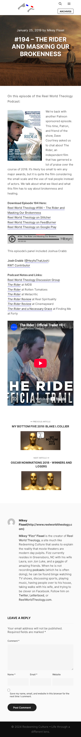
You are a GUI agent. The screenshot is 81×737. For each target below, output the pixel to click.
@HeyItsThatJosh (36, 260)
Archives (65, 11)
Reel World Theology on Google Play (32, 227)
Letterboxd (37, 595)
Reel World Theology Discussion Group (34, 280)
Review (19, 299)
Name (11, 674)
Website (56, 674)
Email (33, 674)
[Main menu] (69, 3)
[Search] (60, 3)
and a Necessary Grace (30, 309)
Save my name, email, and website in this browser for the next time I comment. (39, 695)
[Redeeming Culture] (26, 7)
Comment (13, 640)
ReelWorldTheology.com (35, 599)
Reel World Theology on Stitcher (29, 217)
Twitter (23, 595)
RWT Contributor (19, 265)
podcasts (39, 570)
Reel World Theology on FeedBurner (32, 222)
